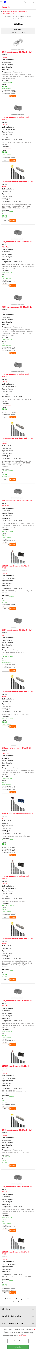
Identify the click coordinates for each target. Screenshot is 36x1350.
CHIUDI (34, 1329)
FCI (3, 312)
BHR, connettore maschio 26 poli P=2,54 (17, 1001)
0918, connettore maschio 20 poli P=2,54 (17, 691)
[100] (6, 979)
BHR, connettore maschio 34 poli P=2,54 (17, 1187)
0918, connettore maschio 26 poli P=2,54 (17, 938)
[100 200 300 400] (6, 479)
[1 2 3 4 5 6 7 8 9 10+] (6, 96)
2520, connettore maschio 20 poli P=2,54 (17, 630)
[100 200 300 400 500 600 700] (6, 1293)
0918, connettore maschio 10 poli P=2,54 (17, 52)
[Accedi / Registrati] (29, 2)
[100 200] (6, 220)
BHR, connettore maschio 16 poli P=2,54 (17, 500)
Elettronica (6, 7)
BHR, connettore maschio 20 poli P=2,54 (17, 748)
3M (3, 635)
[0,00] (33, 2)
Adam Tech (6, 247)
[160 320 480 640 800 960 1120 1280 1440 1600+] (6, 917)
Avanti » (20, 19)
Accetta (18, 1347)
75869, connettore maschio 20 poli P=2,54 (17, 813)
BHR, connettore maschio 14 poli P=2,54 (17, 242)
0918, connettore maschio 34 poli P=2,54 (17, 1130)
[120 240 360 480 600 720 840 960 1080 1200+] (6, 1109)
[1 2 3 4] (6, 1045)
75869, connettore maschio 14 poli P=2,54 (17, 307)
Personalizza (18, 1341)
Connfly (4, 125)
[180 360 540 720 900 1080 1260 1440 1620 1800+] (6, 609)
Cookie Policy (22, 1335)
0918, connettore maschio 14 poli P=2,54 (17, 181)
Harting (4, 57)
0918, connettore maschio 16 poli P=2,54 (17, 438)
